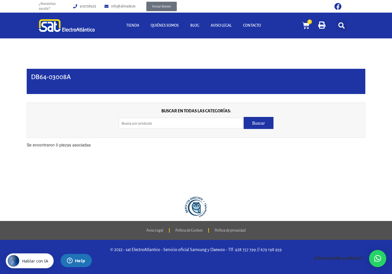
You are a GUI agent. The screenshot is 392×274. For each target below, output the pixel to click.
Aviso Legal (221, 26)
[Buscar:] (181, 123)
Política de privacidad (230, 230)
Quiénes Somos (165, 26)
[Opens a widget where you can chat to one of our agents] (76, 261)
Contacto (252, 26)
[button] (161, 6)
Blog (194, 26)
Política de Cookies (189, 230)
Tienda (132, 26)
